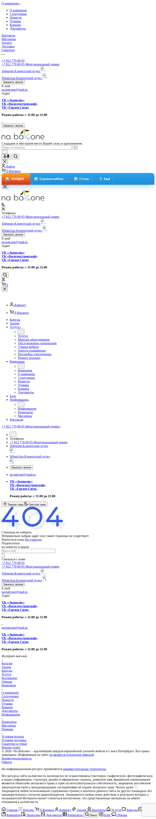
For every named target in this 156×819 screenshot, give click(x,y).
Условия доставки (14, 740)
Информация (11, 714)
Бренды (7, 670)
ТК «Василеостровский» (20, 104)
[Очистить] (75, 147)
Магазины (9, 725)
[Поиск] (5, 275)
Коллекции (9, 678)
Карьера (15, 25)
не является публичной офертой (71, 754)
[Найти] (15, 156)
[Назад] (21, 331)
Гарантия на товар (14, 744)
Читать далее (124, 787)
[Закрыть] (5, 289)
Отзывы (15, 21)
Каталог (7, 663)
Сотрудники (18, 14)
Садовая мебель (52, 179)
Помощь (7, 729)
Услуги (6, 674)
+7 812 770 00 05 (13, 60)
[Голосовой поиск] (6, 156)
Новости (16, 17)
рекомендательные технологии (84, 769)
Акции (6, 667)
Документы (18, 28)
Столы (85, 179)
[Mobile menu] (5, 187)
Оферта (7, 762)
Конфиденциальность (17, 758)
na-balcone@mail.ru (15, 89)
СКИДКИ (18, 179)
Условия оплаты (13, 736)
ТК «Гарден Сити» (15, 107)
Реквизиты (9, 722)
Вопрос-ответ (11, 747)
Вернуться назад (13, 539)
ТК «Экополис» (13, 100)
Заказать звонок (13, 82)
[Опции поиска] (5, 152)
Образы (7, 681)
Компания (9, 685)
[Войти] (3, 280)
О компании (18, 10)
